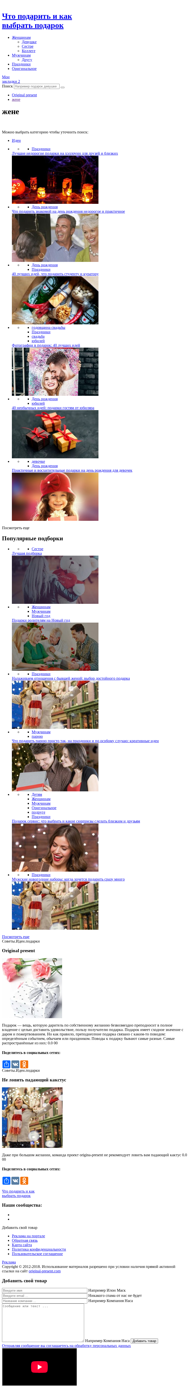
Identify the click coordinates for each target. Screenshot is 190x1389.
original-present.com (45, 1271)
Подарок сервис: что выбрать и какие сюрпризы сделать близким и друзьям (76, 821)
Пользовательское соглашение (37, 1254)
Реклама (9, 1262)
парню (37, 736)
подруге (38, 812)
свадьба (38, 336)
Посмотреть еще (15, 937)
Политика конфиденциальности (39, 1249)
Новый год (41, 616)
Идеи (16, 140)
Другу (27, 60)
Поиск (7, 86)
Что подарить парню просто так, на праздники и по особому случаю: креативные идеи (85, 741)
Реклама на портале (28, 1236)
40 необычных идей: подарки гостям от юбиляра (53, 408)
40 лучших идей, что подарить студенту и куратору (55, 274)
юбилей (38, 341)
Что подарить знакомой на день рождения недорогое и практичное (68, 211)
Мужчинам (21, 55)
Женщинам (21, 37)
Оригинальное (24, 68)
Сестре (27, 46)
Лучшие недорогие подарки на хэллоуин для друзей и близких (65, 153)
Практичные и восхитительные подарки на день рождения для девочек (72, 470)
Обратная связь (25, 1240)
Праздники (21, 64)
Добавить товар (144, 1341)
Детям (37, 794)
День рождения (45, 207)
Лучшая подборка (27, 553)
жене (16, 99)
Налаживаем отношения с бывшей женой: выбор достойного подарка (71, 678)
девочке (38, 461)
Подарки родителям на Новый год (41, 620)
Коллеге (28, 51)
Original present (24, 95)
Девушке (29, 42)
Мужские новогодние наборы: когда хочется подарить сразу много (68, 879)
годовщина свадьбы (48, 327)
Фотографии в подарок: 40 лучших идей (46, 345)
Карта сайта (22, 1245)
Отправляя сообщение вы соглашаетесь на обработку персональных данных (66, 1346)
